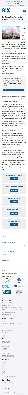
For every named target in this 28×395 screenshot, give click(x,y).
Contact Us (6, 380)
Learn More (14, 178)
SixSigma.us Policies (18, 392)
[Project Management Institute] (7, 283)
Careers (4, 364)
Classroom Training (6, 305)
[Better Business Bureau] (7, 294)
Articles (4, 362)
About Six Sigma (6, 341)
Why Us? (4, 344)
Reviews (4, 335)
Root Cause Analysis (7, 330)
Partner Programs (6, 353)
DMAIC (3, 369)
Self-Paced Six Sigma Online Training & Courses (13, 310)
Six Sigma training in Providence (14, 90)
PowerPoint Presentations (8, 376)
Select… (5, 236)
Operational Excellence (7, 303)
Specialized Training (7, 332)
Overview (4, 321)
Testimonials (5, 351)
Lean (3, 325)
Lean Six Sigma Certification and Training (11, 323)
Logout (22, 5)
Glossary (4, 374)
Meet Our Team (5, 346)
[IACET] (7, 288)
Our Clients (4, 348)
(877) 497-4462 (9, 5)
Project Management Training (9, 328)
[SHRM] (19, 294)
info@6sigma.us (7, 385)
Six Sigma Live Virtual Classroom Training (12, 307)
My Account (18, 5)
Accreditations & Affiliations (8, 355)
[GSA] (19, 288)
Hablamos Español (6, 314)
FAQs (3, 371)
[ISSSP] (19, 283)
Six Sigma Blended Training (8, 312)
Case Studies (5, 367)
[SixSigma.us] (5, 10)
